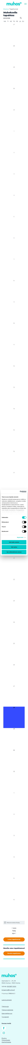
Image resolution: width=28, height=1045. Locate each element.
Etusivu (5, 9)
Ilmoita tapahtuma (14, 953)
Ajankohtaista (6, 1042)
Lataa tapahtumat (14, 939)
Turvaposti (5, 1017)
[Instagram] (4, 1034)
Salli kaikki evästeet (14, 542)
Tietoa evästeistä (7, 1010)
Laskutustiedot (7, 1000)
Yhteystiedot (6, 1040)
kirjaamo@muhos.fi (8, 990)
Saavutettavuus (7, 1013)
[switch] (24, 522)
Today (14, 931)
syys (13, 933)
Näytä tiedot (20, 537)
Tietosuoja (5, 1006)
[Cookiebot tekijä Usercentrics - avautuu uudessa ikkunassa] (20, 492)
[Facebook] (4, 1030)
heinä (14, 928)
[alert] (14, 922)
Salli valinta (14, 547)
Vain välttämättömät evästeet (14, 552)
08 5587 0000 (11, 986)
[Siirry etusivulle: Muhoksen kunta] (14, 3)
